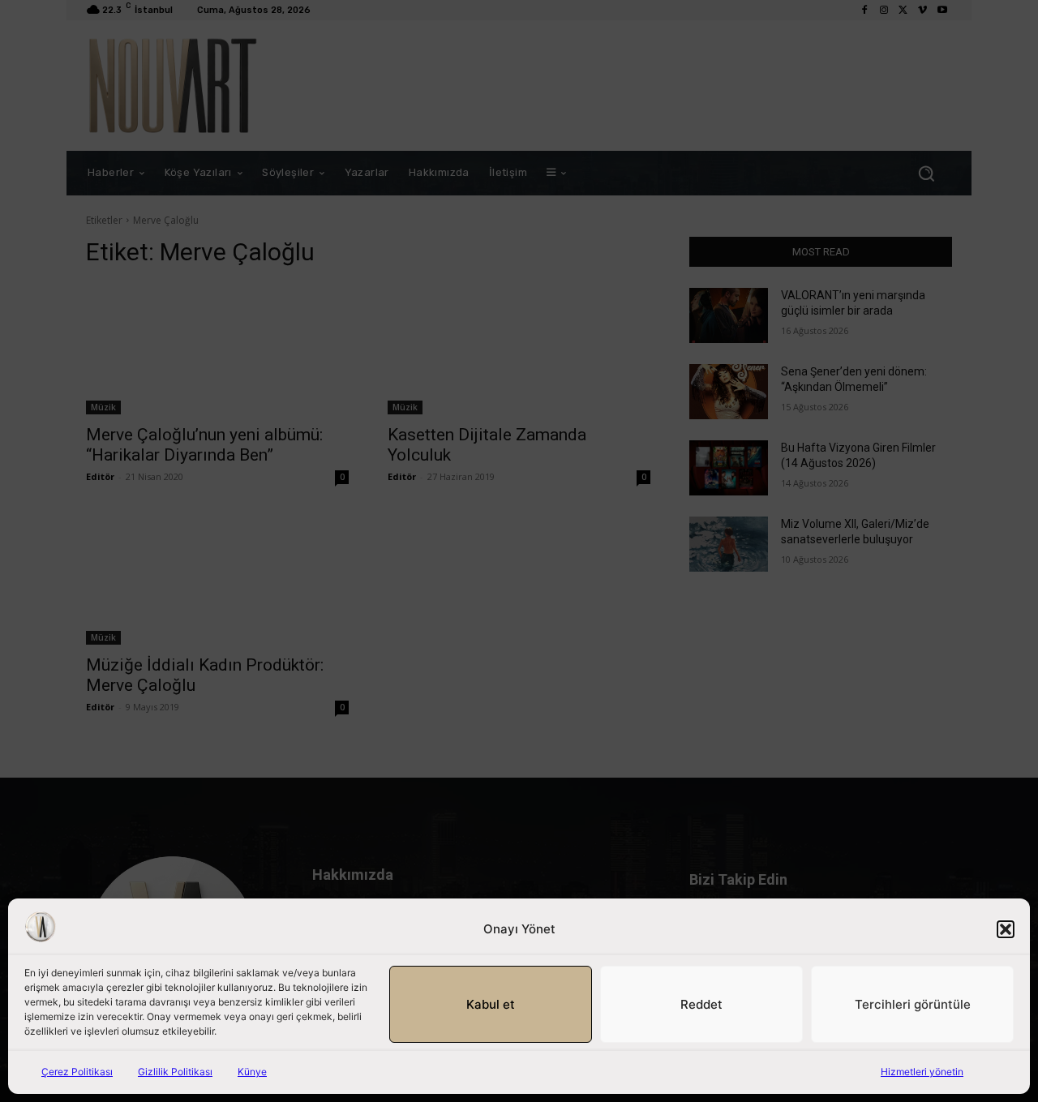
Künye (252, 1072)
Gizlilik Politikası (175, 1072)
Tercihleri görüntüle (913, 1004)
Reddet (701, 1004)
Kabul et (490, 1004)
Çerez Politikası (77, 1072)
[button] (1005, 929)
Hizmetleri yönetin (922, 1072)
